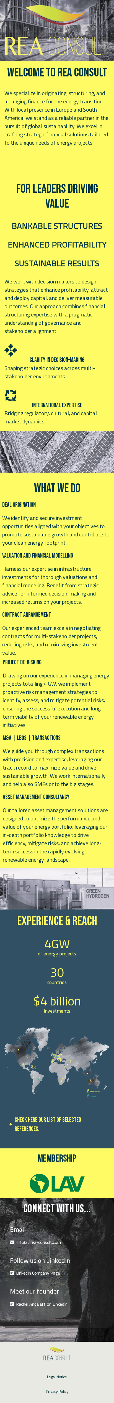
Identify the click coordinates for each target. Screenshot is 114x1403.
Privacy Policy (57, 1391)
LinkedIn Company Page (38, 1273)
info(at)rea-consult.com (39, 1242)
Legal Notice (57, 1377)
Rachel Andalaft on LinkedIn (42, 1304)
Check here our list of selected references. (48, 1124)
